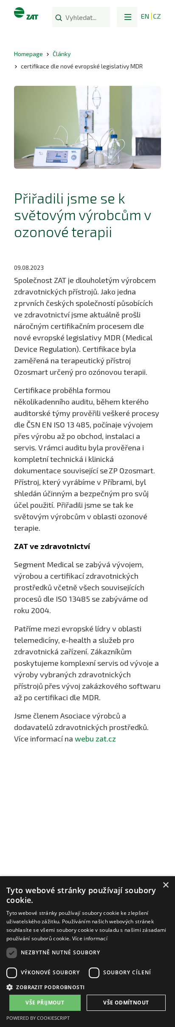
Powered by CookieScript (38, 1018)
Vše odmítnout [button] (126, 1002)
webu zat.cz (95, 738)
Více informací (89, 938)
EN (145, 16)
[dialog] (87, 951)
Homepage (28, 53)
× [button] (165, 885)
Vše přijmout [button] (44, 1002)
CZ (157, 16)
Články (62, 53)
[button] (127, 17)
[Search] (58, 17)
